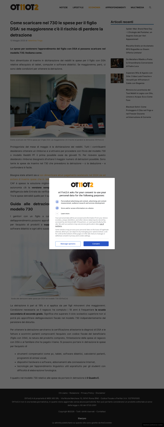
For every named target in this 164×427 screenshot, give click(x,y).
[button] (82, 213)
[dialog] (82, 213)
